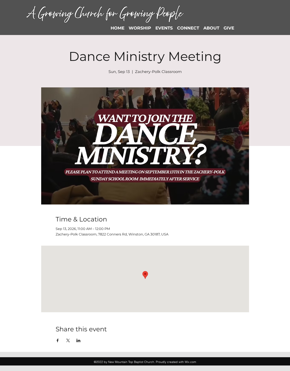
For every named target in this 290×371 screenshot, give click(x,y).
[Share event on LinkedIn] (78, 340)
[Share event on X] (68, 340)
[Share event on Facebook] (58, 340)
